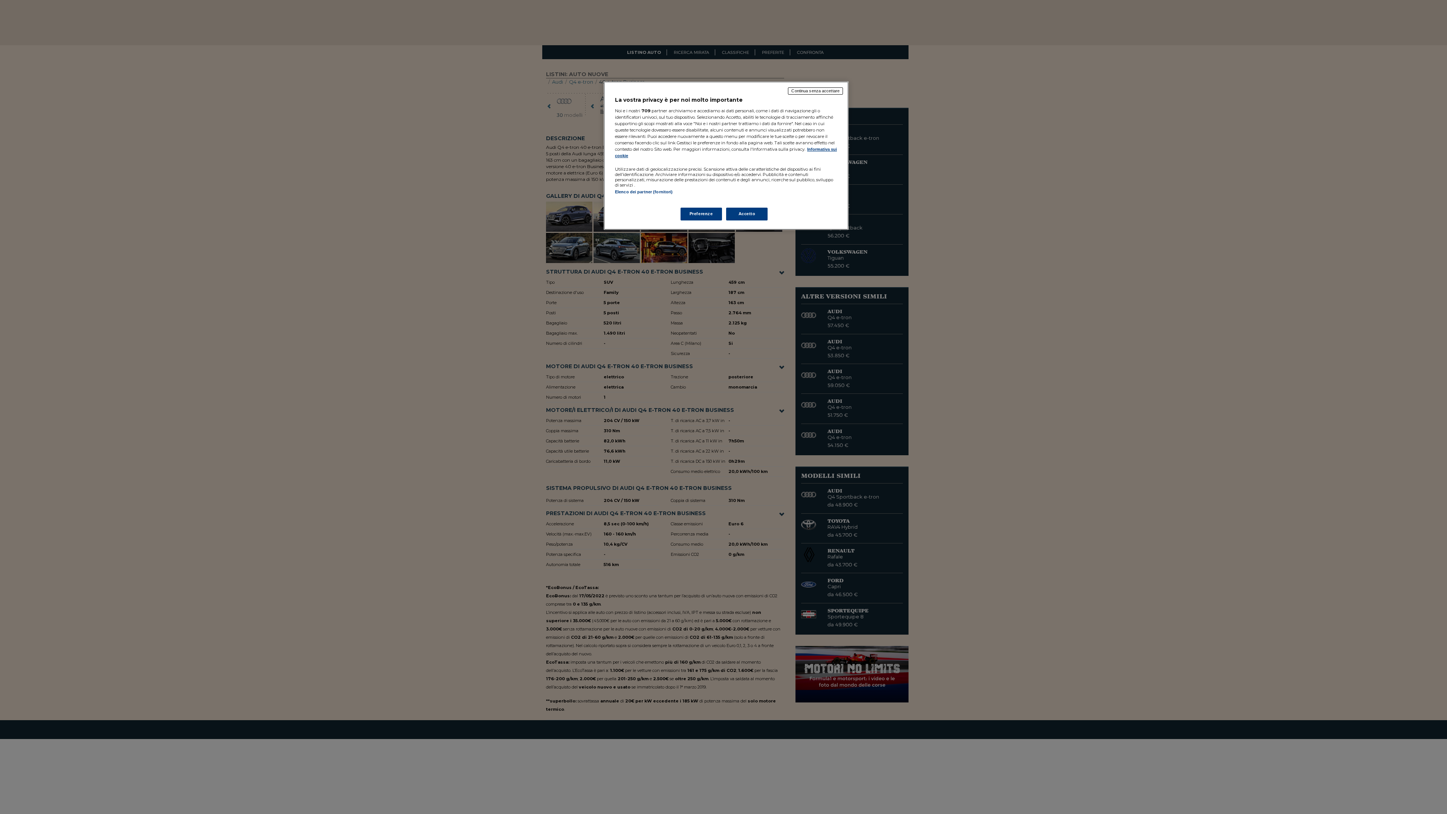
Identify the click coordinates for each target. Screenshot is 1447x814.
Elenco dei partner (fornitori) (644, 192)
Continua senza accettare (815, 91)
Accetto (747, 213)
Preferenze (701, 213)
